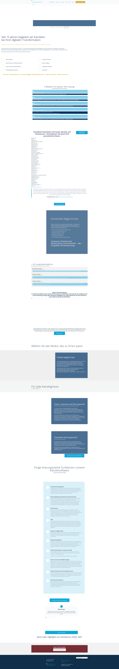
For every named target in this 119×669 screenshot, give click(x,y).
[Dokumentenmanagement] (47, 487)
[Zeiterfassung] (47, 508)
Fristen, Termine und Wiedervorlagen (60, 559)
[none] (82, 658)
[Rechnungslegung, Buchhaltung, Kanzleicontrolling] (47, 497)
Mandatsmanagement (56, 540)
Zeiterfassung (54, 508)
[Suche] (87, 2)
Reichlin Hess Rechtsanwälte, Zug (65, 196)
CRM (52, 519)
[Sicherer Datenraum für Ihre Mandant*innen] (47, 571)
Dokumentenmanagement (57, 486)
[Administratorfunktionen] (47, 580)
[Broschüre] (61, 606)
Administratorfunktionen (57, 580)
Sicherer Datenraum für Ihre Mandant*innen (62, 571)
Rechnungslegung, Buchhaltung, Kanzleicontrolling (63, 497)
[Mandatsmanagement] (47, 540)
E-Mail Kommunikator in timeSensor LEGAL (61, 550)
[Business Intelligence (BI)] (47, 531)
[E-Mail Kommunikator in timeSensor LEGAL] (47, 550)
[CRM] (47, 520)
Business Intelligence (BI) (57, 531)
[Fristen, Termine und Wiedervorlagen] (47, 560)
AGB (62, 659)
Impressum (63, 661)
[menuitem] (82, 658)
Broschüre (61, 609)
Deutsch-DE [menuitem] (80, 657)
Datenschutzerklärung (65, 660)
